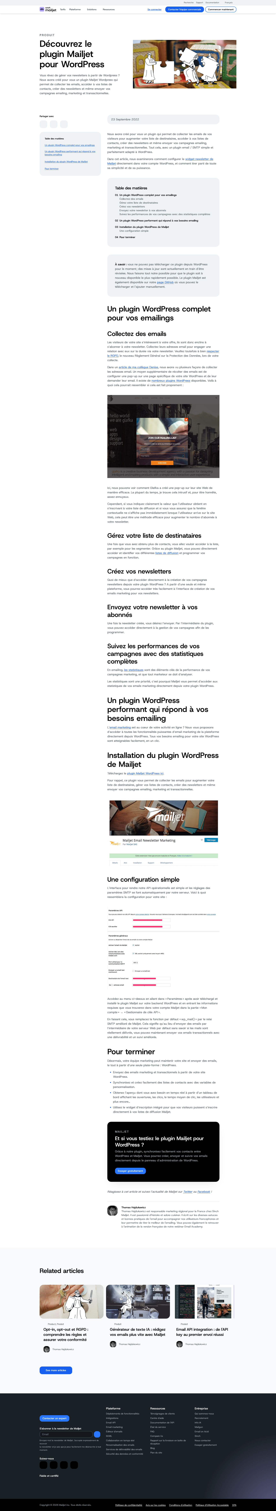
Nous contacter (203, 1440)
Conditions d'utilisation (180, 1505)
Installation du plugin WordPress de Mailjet (66, 161)
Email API (110, 1422)
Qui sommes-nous (204, 1413)
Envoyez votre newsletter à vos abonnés (142, 210)
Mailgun (199, 1427)
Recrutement (201, 1418)
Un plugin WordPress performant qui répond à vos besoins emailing (70, 153)
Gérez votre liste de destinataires (138, 202)
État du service (158, 1427)
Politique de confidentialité (128, 1505)
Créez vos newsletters (132, 206)
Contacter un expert (54, 1418)
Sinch (197, 1436)
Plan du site (156, 1452)
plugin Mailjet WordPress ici (145, 773)
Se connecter (154, 9)
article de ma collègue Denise (138, 367)
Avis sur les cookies (156, 1505)
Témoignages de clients (162, 1413)
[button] (187, 2)
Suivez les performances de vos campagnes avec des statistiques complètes (164, 214)
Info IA (198, 1422)
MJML (109, 1436)
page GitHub (165, 282)
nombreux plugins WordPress (171, 381)
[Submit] (97, 1434)
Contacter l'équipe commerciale (184, 9)
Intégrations (112, 1418)
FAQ (152, 1431)
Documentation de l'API (162, 1422)
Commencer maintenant (221, 9)
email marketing (120, 727)
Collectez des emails (131, 199)
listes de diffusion (166, 553)
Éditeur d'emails (114, 1431)
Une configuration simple (134, 230)
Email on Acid (202, 1431)
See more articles (56, 1370)
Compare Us (156, 1436)
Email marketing (114, 1427)
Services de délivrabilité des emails (124, 1449)
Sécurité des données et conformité (124, 1453)
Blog (152, 1448)
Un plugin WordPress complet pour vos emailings (70, 145)
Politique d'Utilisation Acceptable (212, 1505)
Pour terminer (52, 168)
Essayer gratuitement (130, 1171)
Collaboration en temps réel (120, 1440)
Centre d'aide (157, 1418)
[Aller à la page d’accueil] (48, 9)
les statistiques (133, 670)
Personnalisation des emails (120, 1444)
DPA (234, 1505)
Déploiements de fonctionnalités (122, 1413)
